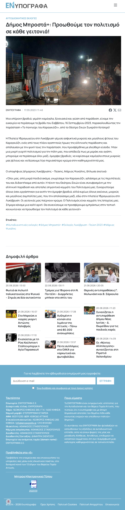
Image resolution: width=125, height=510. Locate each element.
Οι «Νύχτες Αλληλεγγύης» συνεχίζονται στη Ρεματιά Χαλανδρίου (107, 349)
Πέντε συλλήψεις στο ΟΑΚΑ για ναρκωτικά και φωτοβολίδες (68, 351)
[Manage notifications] (8, 501)
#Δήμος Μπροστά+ (49, 225)
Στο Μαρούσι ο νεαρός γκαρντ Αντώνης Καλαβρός (27, 321)
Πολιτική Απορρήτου (91, 504)
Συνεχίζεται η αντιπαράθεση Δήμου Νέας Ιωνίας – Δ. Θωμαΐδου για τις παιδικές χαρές (107, 320)
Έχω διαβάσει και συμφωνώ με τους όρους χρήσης (65, 388)
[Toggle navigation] (115, 5)
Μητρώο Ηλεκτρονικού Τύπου (33, 476)
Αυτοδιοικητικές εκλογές (21, 18)
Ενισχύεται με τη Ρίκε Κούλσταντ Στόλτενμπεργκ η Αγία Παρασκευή (29, 344)
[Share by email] (119, 110)
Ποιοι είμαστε (73, 398)
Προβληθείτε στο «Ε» (19, 452)
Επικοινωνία (112, 504)
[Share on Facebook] (110, 110)
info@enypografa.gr (26, 422)
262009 (33, 490)
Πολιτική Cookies (67, 504)
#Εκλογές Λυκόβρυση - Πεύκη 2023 (82, 225)
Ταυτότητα (13, 398)
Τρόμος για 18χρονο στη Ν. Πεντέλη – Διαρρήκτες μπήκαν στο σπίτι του (61, 293)
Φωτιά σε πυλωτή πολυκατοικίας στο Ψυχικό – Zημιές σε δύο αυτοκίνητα (23, 293)
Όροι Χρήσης (47, 504)
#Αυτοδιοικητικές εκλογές (22, 225)
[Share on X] (115, 110)
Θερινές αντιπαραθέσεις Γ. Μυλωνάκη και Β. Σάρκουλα (101, 292)
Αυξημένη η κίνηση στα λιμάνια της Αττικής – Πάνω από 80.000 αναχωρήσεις (67, 324)
